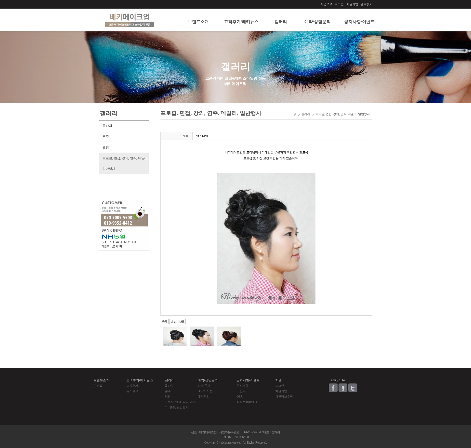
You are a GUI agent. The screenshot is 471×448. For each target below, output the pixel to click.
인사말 (97, 385)
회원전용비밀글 (246, 402)
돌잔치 (107, 126)
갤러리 (281, 21)
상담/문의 (204, 385)
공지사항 (242, 385)
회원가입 (352, 4)
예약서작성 (205, 391)
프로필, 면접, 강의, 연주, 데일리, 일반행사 (125, 163)
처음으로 (326, 4)
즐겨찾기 (367, 4)
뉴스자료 (132, 391)
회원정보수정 (284, 396)
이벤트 (240, 391)
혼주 (106, 136)
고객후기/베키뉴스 (241, 21)
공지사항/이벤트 (359, 21)
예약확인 (203, 396)
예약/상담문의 (317, 21)
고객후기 (132, 385)
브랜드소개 (198, 21)
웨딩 (106, 147)
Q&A (239, 396)
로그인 (339, 4)
